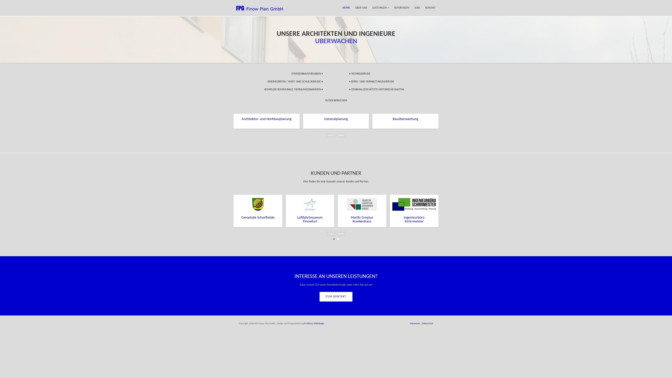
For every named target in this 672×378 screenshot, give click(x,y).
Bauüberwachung (405, 119)
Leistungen (379, 7)
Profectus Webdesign (314, 323)
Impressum (415, 323)
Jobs (417, 7)
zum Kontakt (336, 296)
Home (346, 7)
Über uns (361, 7)
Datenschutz (427, 323)
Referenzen (401, 7)
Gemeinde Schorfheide (258, 217)
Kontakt (430, 7)
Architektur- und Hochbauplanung (266, 119)
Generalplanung (336, 119)
